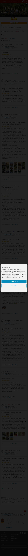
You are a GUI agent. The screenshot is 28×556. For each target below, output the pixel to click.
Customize (14, 286)
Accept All (13, 281)
